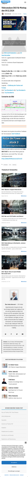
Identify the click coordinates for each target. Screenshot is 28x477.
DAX (10, 164)
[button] (25, 442)
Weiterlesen (23, 196)
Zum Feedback (16, 134)
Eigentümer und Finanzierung (8, 439)
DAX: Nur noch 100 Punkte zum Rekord (12, 216)
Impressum (22, 474)
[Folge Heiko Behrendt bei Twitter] (17, 334)
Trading (24, 14)
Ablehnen (14, 466)
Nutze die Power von (14, 138)
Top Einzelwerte (9, 90)
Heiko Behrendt (8, 14)
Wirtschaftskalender (10, 53)
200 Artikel (20, 304)
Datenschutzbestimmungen (14, 474)
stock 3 (14, 142)
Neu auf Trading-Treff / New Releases (10, 412)
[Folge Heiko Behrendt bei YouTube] (22, 334)
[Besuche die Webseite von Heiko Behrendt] (5, 334)
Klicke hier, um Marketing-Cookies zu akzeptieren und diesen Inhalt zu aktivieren (14, 42)
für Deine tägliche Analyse (14, 146)
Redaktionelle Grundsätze (7, 431)
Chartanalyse (5, 164)
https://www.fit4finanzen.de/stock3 (12, 159)
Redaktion (4, 427)
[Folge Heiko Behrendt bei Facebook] (11, 334)
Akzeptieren (14, 462)
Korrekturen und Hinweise (7, 435)
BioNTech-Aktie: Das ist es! (15, 398)
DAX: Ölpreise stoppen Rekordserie (11, 189)
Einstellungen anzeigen (14, 471)
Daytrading (14, 164)
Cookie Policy (7, 474)
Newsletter (4, 420)
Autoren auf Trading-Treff (7, 424)
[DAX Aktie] (14, 180)
